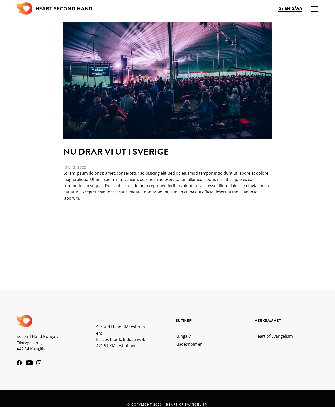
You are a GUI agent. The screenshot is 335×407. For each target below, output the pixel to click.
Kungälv (183, 336)
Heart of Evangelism (274, 336)
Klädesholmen (189, 344)
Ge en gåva (290, 8)
